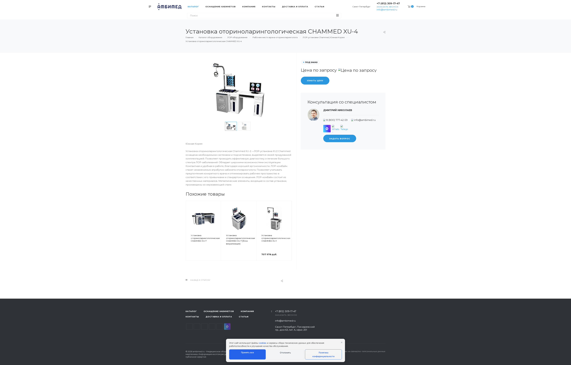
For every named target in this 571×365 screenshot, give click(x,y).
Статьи (243, 316)
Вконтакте (189, 326)
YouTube (204, 326)
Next (257, 126)
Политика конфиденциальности (323, 354)
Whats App (220, 326)
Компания (247, 311)
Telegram (197, 326)
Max (227, 326)
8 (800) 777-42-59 (337, 120)
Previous (220, 126)
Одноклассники (212, 326)
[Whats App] (335, 128)
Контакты (192, 316)
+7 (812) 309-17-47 (388, 3)
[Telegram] (344, 128)
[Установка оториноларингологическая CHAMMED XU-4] (239, 90)
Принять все (247, 352)
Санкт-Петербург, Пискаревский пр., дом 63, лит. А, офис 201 (295, 328)
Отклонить (285, 352)
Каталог (191, 311)
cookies (262, 343)
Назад (189, 235)
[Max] (327, 128)
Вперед (288, 235)
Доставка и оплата (219, 316)
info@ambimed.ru (387, 9)
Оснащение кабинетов (219, 311)
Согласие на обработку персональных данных (361, 351)
